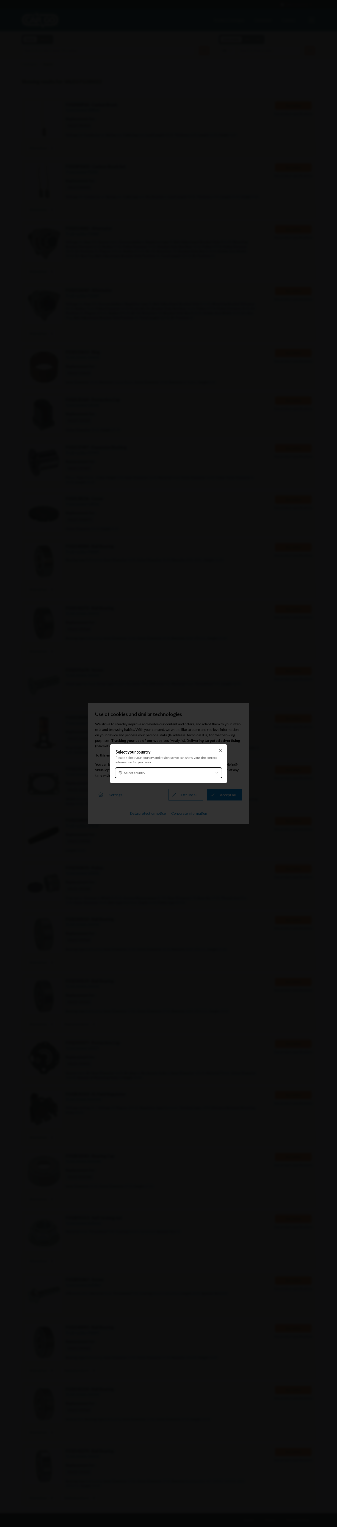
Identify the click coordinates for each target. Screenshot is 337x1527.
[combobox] (168, 772)
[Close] (220, 751)
